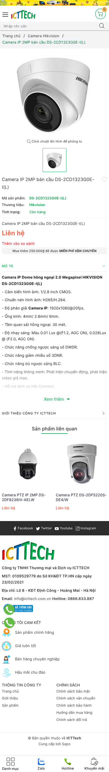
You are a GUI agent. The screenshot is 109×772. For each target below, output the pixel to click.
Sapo (66, 744)
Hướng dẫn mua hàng (74, 713)
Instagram (88, 528)
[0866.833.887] (9, 609)
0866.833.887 (81, 599)
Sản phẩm (10, 705)
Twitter (46, 528)
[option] (54, 92)
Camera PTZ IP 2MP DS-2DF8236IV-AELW (24, 497)
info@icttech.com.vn (32, 599)
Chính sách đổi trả (71, 720)
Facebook (25, 528)
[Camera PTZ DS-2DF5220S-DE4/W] (81, 464)
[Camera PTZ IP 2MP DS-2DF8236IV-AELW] (27, 464)
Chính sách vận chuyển (75, 698)
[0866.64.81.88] (9, 623)
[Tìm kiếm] (102, 26)
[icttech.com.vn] (23, 14)
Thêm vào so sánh (18, 243)
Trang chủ (10, 691)
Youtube (65, 528)
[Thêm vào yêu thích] (104, 179)
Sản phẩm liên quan (54, 429)
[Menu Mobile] (5, 14)
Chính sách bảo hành (74, 705)
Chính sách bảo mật (73, 691)
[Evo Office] (54, 3)
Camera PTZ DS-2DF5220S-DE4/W (81, 497)
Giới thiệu (10, 698)
